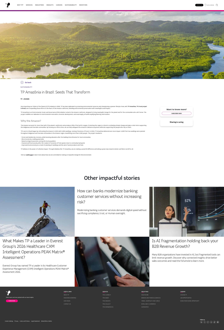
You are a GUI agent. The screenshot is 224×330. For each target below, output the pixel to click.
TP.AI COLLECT (107, 304)
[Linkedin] (201, 322)
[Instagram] (211, 322)
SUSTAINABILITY (71, 5)
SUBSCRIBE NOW (177, 113)
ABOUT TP (66, 295)
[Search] (216, 5)
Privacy (16, 321)
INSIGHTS (49, 5)
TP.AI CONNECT (107, 295)
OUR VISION (67, 301)
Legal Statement (35, 321)
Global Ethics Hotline (46, 321)
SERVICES (29, 5)
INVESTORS (83, 5)
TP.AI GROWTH (106, 301)
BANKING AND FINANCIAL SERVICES (150, 298)
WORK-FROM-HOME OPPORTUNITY (189, 301)
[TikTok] (214, 322)
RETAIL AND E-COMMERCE (148, 304)
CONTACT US (199, 5)
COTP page (29, 155)
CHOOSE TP (183, 295)
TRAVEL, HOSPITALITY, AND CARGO (150, 301)
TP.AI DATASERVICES (108, 307)
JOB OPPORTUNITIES (185, 298)
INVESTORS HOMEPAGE (70, 298)
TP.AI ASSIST (106, 298)
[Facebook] (208, 322)
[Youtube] (217, 322)
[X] (204, 322)
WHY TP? (20, 5)
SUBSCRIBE (12, 301)
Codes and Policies (25, 321)
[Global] (8, 5)
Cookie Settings (9, 321)
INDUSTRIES (39, 5)
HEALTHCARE (144, 295)
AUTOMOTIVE (145, 307)
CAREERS (59, 5)
